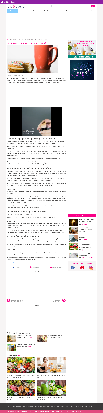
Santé (34, 11)
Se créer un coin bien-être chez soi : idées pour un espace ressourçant (87, 229)
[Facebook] (73, 268)
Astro (23, 11)
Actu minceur (28, 337)
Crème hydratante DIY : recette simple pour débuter (87, 254)
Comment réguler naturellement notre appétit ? (26, 345)
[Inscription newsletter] (82, 49)
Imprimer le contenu (37, 267)
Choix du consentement (86, 406)
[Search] (93, 6)
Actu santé (84, 224)
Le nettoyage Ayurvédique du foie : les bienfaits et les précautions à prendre (86, 221)
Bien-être (57, 11)
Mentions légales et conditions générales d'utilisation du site (53, 406)
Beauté (46, 11)
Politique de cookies (74, 406)
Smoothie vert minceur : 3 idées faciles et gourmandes (50, 398)
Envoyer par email (56, 267)
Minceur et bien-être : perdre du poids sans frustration (51, 376)
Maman (68, 11)
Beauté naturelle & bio (87, 257)
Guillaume (14, 263)
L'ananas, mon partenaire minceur (24, 336)
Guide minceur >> (11, 1)
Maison (79, 11)
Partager (17, 267)
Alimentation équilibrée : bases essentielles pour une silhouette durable (21, 376)
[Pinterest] (82, 268)
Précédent (17, 300)
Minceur (12, 11)
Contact (9, 406)
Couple (90, 11)
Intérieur (84, 233)
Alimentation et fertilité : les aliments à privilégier (19, 398)
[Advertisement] (51, 26)
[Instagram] (91, 267)
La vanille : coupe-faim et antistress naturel (54, 336)
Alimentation (85, 251)
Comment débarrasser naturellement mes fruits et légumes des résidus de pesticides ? (85, 246)
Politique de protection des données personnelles (24, 406)
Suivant (57, 300)
